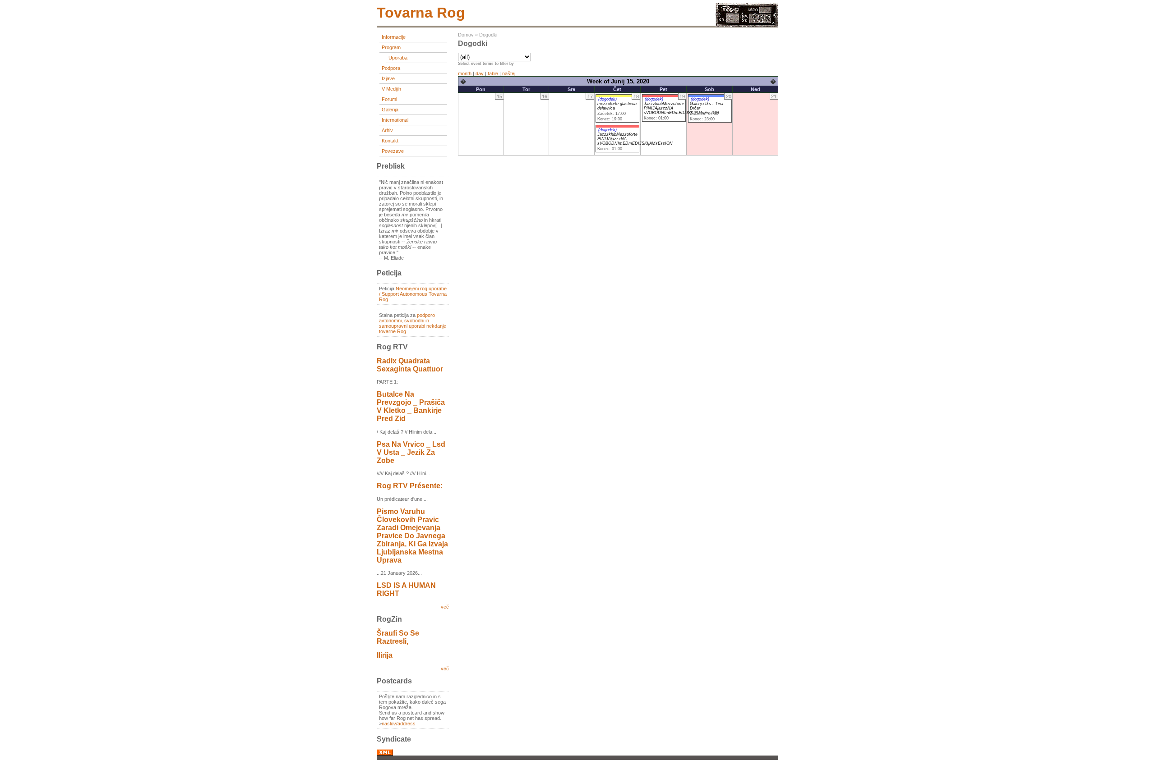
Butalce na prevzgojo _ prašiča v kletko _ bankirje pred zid (411, 406)
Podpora (391, 68)
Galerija (390, 109)
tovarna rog (421, 13)
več (445, 606)
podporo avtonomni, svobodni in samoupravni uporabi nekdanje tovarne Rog (412, 323)
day (480, 73)
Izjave (388, 78)
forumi (389, 99)
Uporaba (397, 57)
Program (391, 47)
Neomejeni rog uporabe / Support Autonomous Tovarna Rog (413, 294)
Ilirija (385, 655)
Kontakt (390, 140)
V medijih (391, 89)
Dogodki (488, 34)
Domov (466, 34)
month (464, 73)
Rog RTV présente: (410, 486)
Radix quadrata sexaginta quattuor (410, 365)
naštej (508, 73)
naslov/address (399, 723)
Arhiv (387, 130)
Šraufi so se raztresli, (398, 637)
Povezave (393, 151)
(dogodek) (607, 99)
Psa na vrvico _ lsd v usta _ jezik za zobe (411, 452)
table (493, 73)
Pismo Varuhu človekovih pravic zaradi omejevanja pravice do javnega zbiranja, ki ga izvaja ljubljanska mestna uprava (412, 536)
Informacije (394, 37)
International (395, 120)
